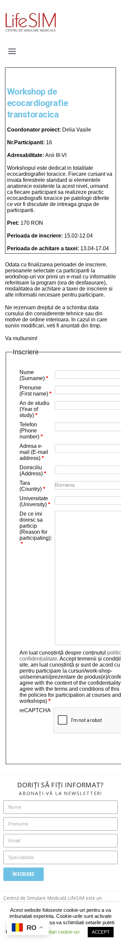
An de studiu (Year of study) (34, 409)
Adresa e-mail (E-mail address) (33, 452)
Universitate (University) (34, 501)
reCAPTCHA (35, 710)
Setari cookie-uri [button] (61, 932)
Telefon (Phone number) (31, 430)
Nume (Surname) (33, 375)
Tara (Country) (32, 486)
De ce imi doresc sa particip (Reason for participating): (35, 529)
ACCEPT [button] (101, 932)
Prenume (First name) (35, 391)
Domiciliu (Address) (32, 470)
